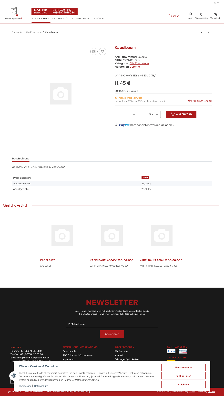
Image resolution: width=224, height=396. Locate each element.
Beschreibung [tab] (20, 158)
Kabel (145, 177)
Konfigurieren (183, 376)
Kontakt (119, 355)
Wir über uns (121, 351)
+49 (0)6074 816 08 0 (30, 351)
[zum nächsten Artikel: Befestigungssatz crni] (208, 32)
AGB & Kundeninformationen (77, 355)
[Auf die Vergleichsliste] (94, 51)
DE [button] (215, 2)
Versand (134, 91)
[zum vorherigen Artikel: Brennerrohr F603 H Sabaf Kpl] (201, 32)
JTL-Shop (211, 392)
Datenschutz (69, 351)
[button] (190, 16)
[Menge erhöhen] (157, 114)
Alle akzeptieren (183, 367)
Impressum (68, 359)
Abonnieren (112, 334)
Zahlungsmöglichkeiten (127, 359)
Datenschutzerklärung (134, 314)
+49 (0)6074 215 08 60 (31, 354)
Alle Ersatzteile (139, 63)
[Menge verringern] (133, 114)
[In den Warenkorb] (14, 43)
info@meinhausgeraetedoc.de (34, 357)
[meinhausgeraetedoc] (14, 13)
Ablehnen (183, 384)
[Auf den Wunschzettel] (102, 51)
